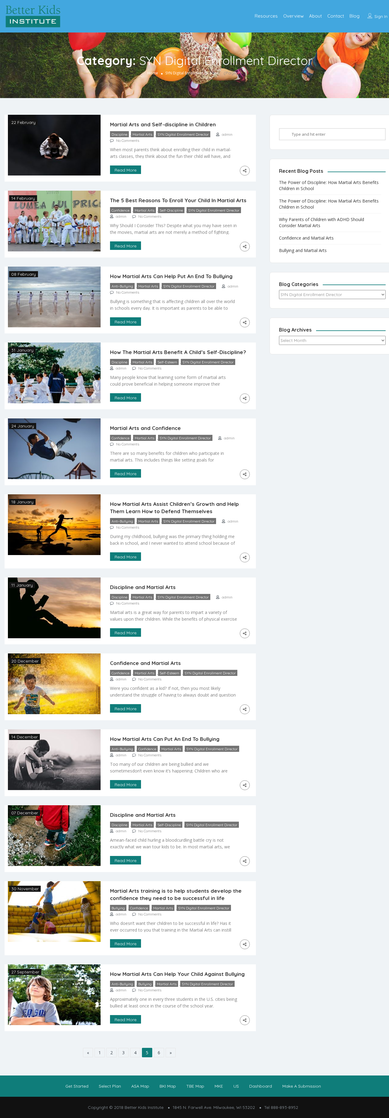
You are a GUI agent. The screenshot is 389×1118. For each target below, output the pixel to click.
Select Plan (110, 1086)
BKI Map (168, 1086)
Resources (266, 16)
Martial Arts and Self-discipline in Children (163, 124)
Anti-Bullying (122, 286)
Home (152, 73)
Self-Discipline (171, 210)
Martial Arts (142, 134)
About (315, 16)
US (236, 1086)
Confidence (120, 210)
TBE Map (195, 1086)
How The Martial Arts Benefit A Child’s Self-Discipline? (178, 352)
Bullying (118, 908)
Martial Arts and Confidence (145, 428)
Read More (125, 170)
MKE (219, 1086)
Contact (335, 16)
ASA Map (140, 1086)
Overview (293, 16)
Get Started (76, 1086)
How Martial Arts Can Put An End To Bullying (164, 739)
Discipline (119, 134)
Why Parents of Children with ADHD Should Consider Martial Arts (321, 222)
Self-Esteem (167, 362)
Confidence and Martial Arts (145, 663)
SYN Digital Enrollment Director (183, 134)
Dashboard (260, 1086)
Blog (354, 16)
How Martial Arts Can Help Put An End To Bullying (171, 276)
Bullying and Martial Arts (303, 250)
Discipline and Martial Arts (143, 587)
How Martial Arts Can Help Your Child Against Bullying (177, 974)
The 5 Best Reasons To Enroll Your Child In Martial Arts (178, 200)
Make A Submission (301, 1086)
